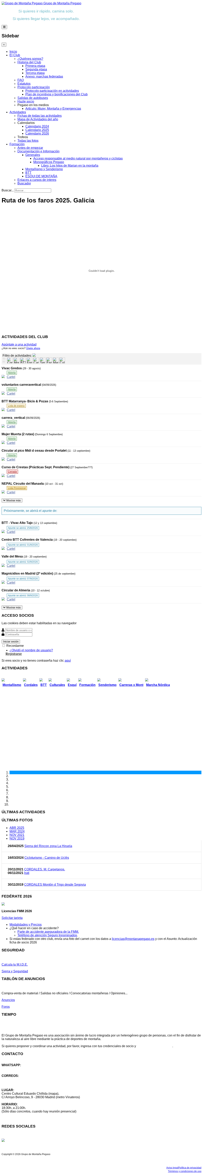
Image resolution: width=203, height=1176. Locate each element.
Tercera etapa (35, 73)
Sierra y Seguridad (15, 971)
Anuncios (8, 1000)
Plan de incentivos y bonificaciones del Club (56, 94)
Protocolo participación (33, 87)
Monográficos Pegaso (48, 162)
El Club (15, 55)
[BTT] (23, 360)
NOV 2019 (17, 838)
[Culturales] (62, 360)
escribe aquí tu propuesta (154, 1046)
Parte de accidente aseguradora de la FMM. (48, 931)
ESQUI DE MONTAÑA (41, 176)
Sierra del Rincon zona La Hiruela (48, 846)
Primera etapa (35, 65)
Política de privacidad (189, 1167)
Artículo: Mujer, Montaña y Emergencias (53, 108)
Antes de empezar (30, 147)
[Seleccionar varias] (4, 359)
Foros (6, 1006)
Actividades (18, 112)
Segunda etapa (36, 69)
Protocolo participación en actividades (52, 90)
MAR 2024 (17, 831)
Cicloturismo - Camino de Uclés (46, 857)
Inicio (13, 51)
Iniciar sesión (10, 641)
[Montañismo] (16, 360)
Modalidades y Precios (26, 924)
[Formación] (29, 360)
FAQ (20, 80)
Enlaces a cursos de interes (36, 179)
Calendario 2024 (37, 126)
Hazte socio (25, 101)
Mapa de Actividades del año (37, 119)
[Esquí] (49, 360)
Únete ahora (33, 348)
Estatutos (24, 83)
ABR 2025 (17, 827)
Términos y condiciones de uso (184, 1171)
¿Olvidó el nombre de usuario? (31, 650)
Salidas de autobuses (32, 98)
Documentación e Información (38, 151)
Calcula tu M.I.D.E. (15, 964)
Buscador (24, 183)
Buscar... (8, 190)
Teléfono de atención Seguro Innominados (47, 935)
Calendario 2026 (37, 133)
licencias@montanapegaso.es (133, 938)
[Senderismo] (42, 360)
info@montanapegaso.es (19, 1079)
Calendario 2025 (37, 130)
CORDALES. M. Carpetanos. (44, 869)
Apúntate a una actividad (19, 344)
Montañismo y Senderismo (44, 169)
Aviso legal (172, 1167)
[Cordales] (10, 360)
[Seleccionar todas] (4, 362)
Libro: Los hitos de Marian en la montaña (69, 165)
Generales (32, 155)
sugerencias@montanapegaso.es (25, 1083)
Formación (17, 144)
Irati (26, 873)
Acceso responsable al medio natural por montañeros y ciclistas (78, 158)
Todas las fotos (27, 140)
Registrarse (14, 653)
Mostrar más (13, 500)
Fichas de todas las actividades (39, 115)
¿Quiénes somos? (30, 58)
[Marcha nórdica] (55, 360)
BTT (28, 172)
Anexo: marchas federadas (44, 76)
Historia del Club (29, 62)
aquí (68, 660)
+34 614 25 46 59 (14, 1068)
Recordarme (15, 645)
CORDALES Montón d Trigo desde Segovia (55, 884)
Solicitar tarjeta (12, 918)
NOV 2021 (17, 835)
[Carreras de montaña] (36, 360)
